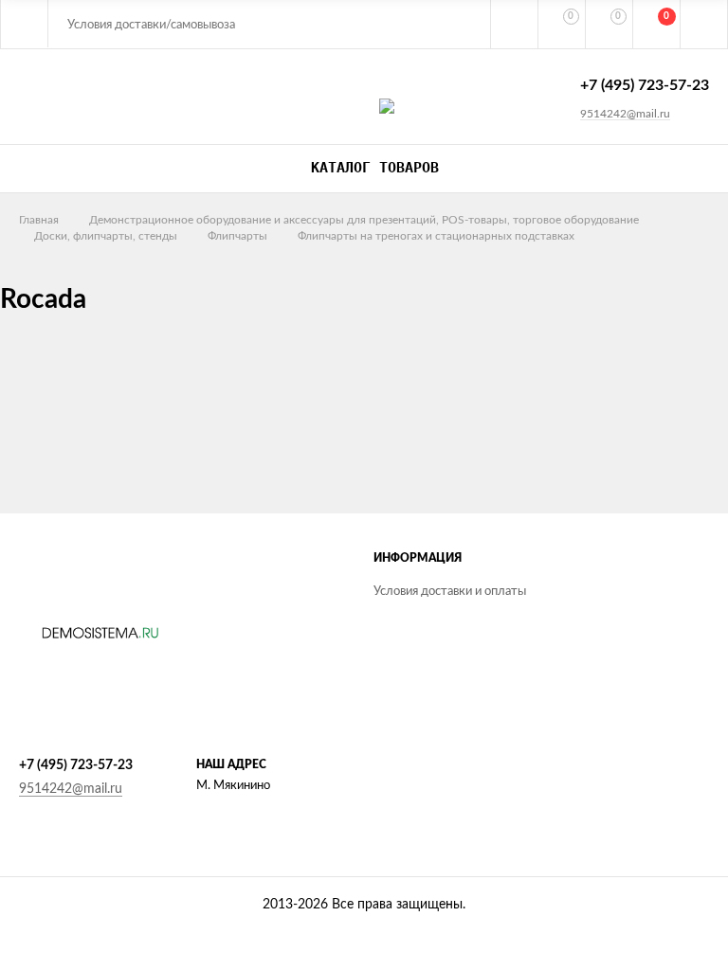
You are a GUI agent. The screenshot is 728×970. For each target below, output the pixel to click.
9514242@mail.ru (625, 113)
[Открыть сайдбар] (24, 23)
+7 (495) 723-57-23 (644, 85)
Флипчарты (237, 236)
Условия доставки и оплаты (449, 591)
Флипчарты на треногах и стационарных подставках (436, 236)
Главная (39, 219)
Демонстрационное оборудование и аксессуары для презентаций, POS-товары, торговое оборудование (364, 219)
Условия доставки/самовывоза (151, 25)
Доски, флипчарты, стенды (105, 236)
